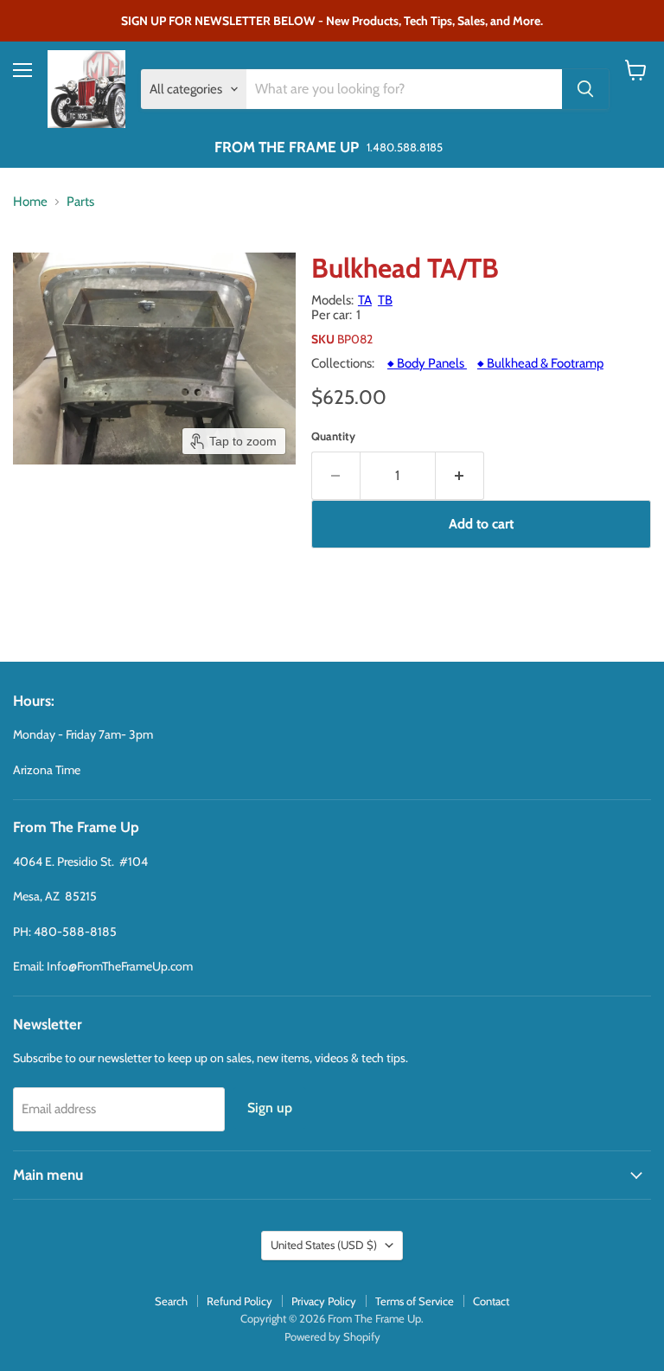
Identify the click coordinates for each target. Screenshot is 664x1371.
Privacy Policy (323, 1301)
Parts (80, 202)
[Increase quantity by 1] (460, 476)
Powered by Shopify (332, 1336)
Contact (491, 1301)
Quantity (333, 436)
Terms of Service (414, 1301)
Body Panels (427, 363)
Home (30, 202)
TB (385, 300)
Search (171, 1301)
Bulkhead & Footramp (540, 363)
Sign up (269, 1107)
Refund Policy (239, 1301)
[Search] (585, 89)
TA (365, 300)
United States (324, 1245)
